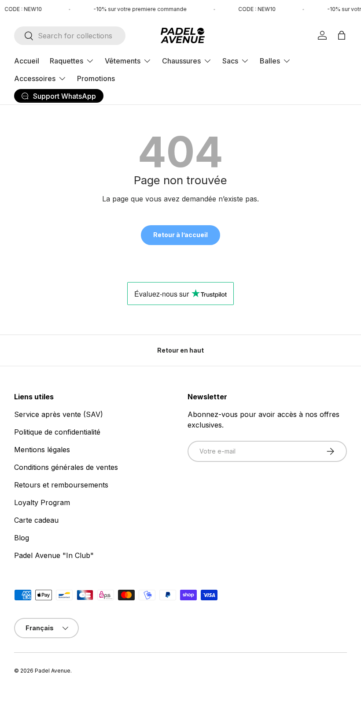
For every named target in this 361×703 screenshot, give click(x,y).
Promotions (96, 78)
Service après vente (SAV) (58, 414)
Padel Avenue (52, 670)
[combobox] (69, 35)
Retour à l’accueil (180, 234)
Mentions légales (42, 449)
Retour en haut (180, 350)
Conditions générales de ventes (66, 467)
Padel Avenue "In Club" (54, 555)
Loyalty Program (42, 502)
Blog (21, 537)
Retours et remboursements (61, 484)
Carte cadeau (36, 520)
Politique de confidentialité (57, 432)
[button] (341, 35)
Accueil (26, 60)
